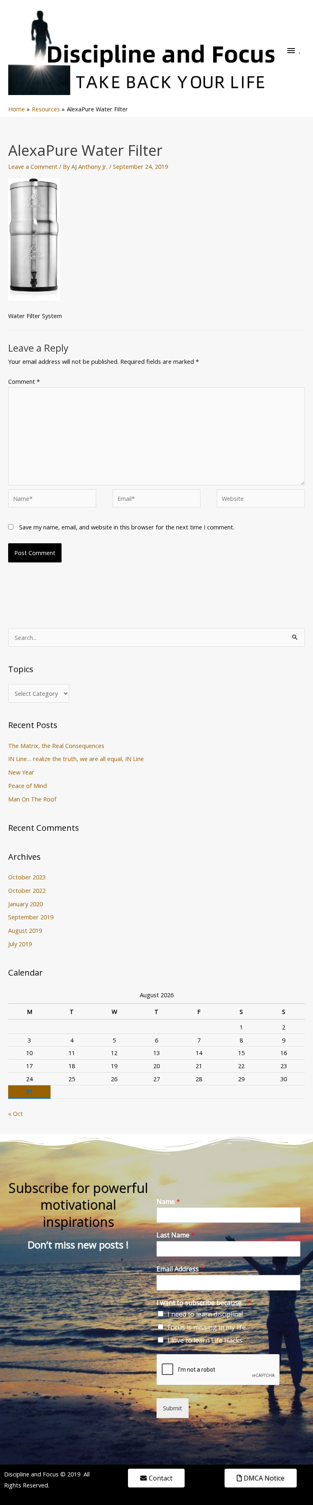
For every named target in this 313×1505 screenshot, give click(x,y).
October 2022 (27, 890)
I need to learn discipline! (205, 1314)
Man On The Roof (32, 799)
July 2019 (20, 944)
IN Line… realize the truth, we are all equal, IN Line (76, 759)
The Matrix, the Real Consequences (56, 745)
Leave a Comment (32, 166)
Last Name (175, 1235)
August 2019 (25, 930)
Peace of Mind (27, 785)
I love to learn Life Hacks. (206, 1340)
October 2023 (27, 877)
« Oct (15, 1113)
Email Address (180, 1269)
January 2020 (25, 904)
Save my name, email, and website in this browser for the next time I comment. (126, 527)
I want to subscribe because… (203, 1303)
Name (168, 1201)
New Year (21, 772)
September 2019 (30, 917)
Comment (24, 381)
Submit (172, 1408)
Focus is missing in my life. (207, 1327)
